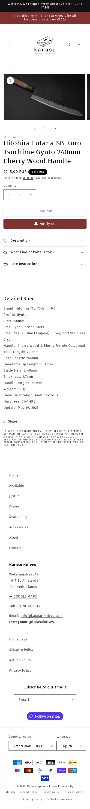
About (13, 538)
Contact (15, 548)
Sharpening (18, 517)
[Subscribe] (71, 699)
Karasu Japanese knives (42, 786)
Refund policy (28, 792)
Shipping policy (32, 799)
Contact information (59, 799)
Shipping (28, 178)
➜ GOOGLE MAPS (23, 596)
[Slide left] (35, 129)
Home (13, 475)
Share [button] (12, 421)
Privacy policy (50, 792)
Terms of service (73, 792)
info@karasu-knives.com (42, 616)
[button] (9, 45)
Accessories (18, 527)
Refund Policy (20, 660)
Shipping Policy (21, 650)
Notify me (48, 224)
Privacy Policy (20, 671)
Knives (14, 506)
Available (16, 486)
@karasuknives (41, 622)
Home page (18, 639)
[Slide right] (55, 129)
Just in (14, 496)
